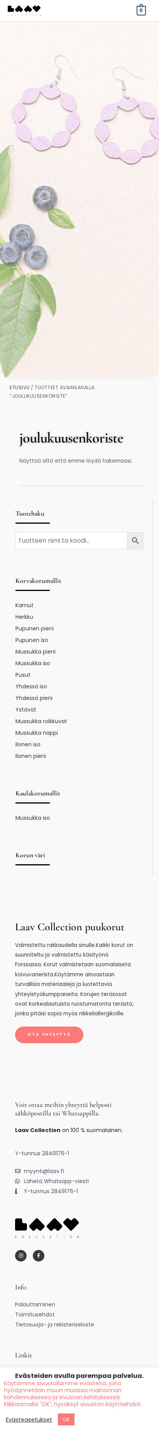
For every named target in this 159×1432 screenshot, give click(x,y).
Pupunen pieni (34, 628)
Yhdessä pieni (33, 698)
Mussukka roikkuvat (41, 721)
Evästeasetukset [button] (29, 1419)
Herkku (24, 617)
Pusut (22, 675)
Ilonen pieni (30, 756)
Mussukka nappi (36, 733)
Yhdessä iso (31, 686)
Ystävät (25, 709)
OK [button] (66, 1419)
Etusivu (20, 387)
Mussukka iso (32, 663)
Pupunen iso (31, 640)
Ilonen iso (28, 744)
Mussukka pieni (35, 652)
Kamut (24, 605)
